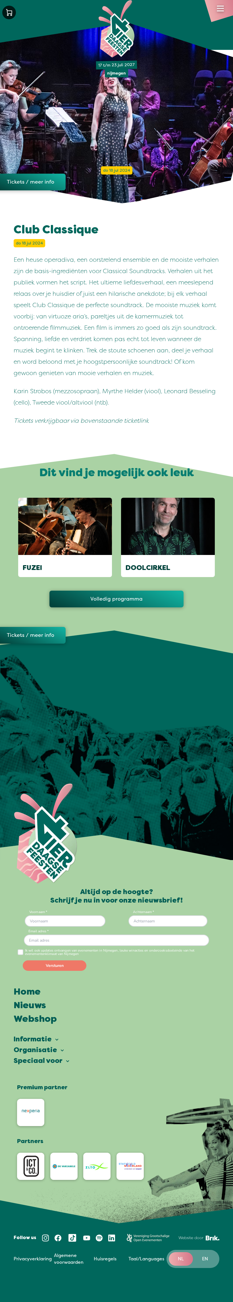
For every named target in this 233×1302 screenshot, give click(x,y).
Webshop (35, 1019)
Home (27, 992)
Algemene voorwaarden (69, 1259)
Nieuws (30, 1006)
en (205, 1259)
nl (181, 1259)
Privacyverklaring (33, 1259)
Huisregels (105, 1259)
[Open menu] (220, 8)
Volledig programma (116, 599)
